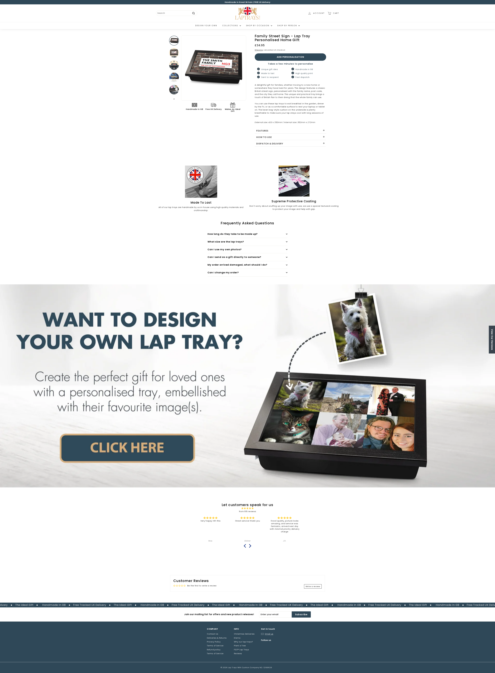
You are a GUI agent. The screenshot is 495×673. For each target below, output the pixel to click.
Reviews (238, 653)
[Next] (174, 98)
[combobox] (176, 13)
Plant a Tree (240, 645)
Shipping (259, 50)
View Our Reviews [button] (492, 339)
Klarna (237, 638)
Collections (230, 25)
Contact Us (212, 634)
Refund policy (214, 649)
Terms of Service (215, 645)
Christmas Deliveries (244, 634)
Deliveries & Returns (217, 638)
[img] (247, 508)
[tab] (290, 130)
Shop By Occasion (258, 25)
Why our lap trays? (243, 642)
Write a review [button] (313, 586)
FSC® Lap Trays (241, 649)
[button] (245, 546)
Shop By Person (287, 25)
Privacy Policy (214, 642)
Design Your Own (206, 25)
